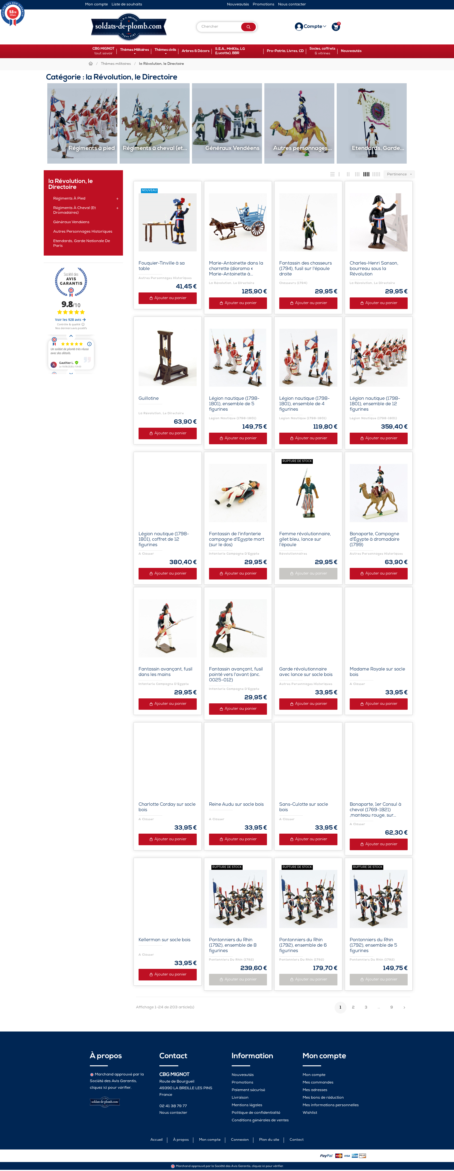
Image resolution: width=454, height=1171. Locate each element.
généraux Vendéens (232, 148)
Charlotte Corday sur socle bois (167, 807)
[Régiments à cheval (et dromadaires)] (155, 123)
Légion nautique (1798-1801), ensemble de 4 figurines (304, 404)
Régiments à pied (92, 148)
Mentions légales (247, 1105)
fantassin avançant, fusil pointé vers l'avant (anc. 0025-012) (236, 675)
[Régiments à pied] (82, 123)
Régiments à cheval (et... (155, 148)
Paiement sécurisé (248, 1090)
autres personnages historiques (82, 232)
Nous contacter (292, 4)
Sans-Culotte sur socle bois (303, 807)
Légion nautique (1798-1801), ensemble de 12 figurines (375, 404)
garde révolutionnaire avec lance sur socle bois (305, 672)
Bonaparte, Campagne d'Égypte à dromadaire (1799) (374, 540)
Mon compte (96, 4)
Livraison (240, 1098)
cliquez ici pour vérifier (110, 1088)
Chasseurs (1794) (293, 283)
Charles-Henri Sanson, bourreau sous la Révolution (374, 269)
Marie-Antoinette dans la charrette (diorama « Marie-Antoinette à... (236, 269)
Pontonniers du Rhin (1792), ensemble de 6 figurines (303, 946)
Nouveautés (238, 4)
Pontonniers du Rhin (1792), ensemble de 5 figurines (373, 946)
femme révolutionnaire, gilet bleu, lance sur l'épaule (305, 540)
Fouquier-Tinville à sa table (162, 266)
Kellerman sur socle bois (164, 940)
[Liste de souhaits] (188, 195)
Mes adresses (315, 1090)
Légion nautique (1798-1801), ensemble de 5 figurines (234, 404)
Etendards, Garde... (378, 148)
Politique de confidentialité (256, 1113)
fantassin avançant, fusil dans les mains (165, 672)
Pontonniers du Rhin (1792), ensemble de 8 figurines (233, 946)
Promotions (263, 4)
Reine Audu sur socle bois (236, 805)
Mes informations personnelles (331, 1105)
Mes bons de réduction (323, 1098)
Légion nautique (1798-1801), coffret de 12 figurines (164, 540)
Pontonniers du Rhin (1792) (231, 959)
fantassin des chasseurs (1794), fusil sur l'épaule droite (305, 269)
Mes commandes (318, 1082)
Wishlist (310, 1113)
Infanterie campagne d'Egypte (234, 553)
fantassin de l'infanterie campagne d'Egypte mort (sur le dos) (236, 540)
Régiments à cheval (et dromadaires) (74, 210)
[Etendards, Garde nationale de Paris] (372, 123)
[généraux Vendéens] (227, 123)
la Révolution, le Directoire (70, 184)
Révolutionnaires (293, 553)
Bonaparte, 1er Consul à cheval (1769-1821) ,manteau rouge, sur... (375, 810)
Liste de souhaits (127, 4)
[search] (248, 27)
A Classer (146, 553)
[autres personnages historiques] (299, 123)
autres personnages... (302, 148)
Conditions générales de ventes (260, 1120)
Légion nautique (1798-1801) (233, 418)
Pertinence (400, 174)
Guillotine (149, 399)
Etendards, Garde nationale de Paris (81, 243)
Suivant (404, 1007)
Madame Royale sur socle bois (377, 672)
